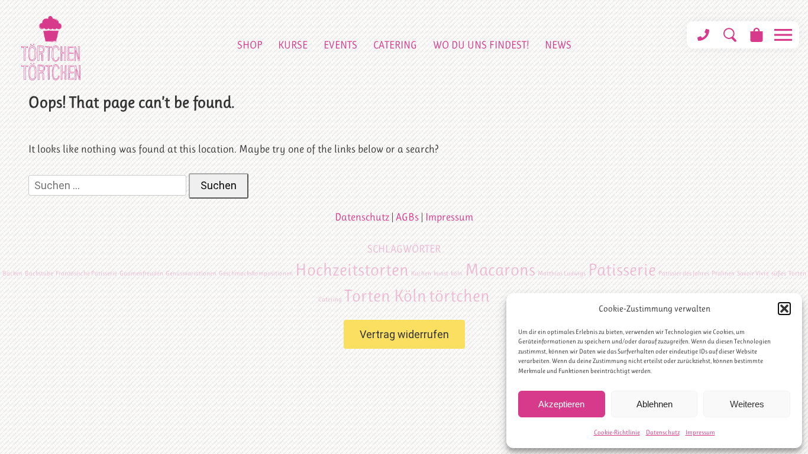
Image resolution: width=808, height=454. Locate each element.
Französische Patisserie (86, 273)
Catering (395, 45)
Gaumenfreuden (141, 273)
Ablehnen (654, 404)
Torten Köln (385, 296)
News (558, 45)
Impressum (700, 432)
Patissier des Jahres (683, 273)
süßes (778, 273)
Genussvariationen (191, 273)
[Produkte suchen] (729, 35)
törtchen (459, 296)
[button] (784, 308)
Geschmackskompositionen (256, 273)
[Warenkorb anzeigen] (756, 35)
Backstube (39, 273)
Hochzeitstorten (352, 270)
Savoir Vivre (753, 273)
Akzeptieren (561, 404)
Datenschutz (663, 432)
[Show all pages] (783, 35)
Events (340, 45)
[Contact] (703, 35)
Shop (249, 45)
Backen (12, 273)
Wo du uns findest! (481, 45)
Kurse (293, 45)
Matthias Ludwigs (562, 273)
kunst (441, 273)
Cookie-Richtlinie (617, 432)
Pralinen (723, 273)
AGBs (407, 217)
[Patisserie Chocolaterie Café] (50, 48)
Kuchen (421, 273)
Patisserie (622, 270)
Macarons (500, 270)
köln (457, 273)
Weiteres (747, 404)
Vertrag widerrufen (404, 334)
